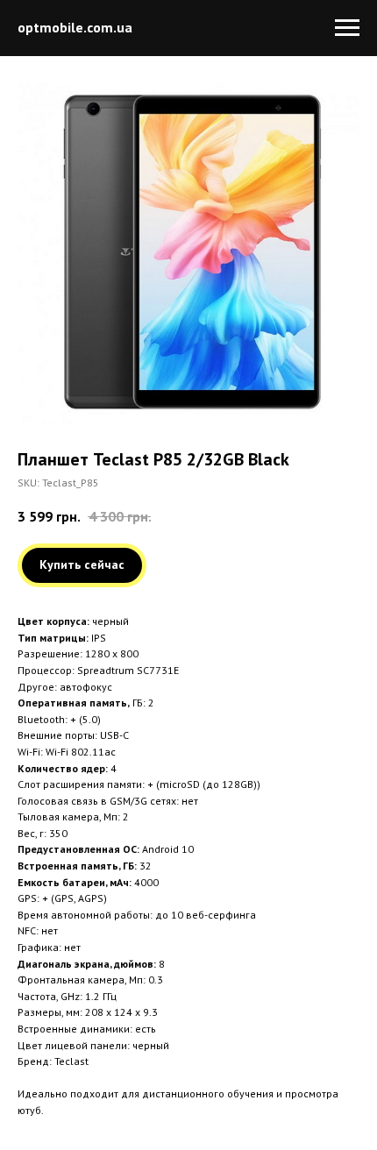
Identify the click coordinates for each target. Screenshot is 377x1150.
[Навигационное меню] (347, 28)
